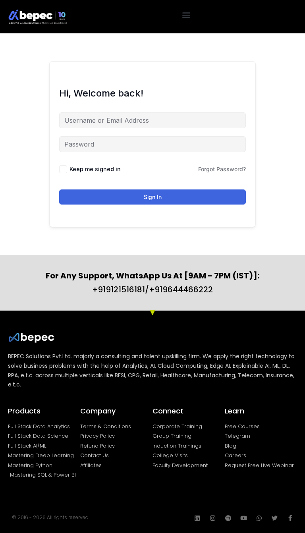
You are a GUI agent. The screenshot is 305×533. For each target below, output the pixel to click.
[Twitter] (275, 518)
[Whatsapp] (259, 518)
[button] (186, 14)
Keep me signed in (95, 169)
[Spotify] (228, 518)
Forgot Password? (222, 169)
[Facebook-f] (290, 518)
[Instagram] (213, 518)
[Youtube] (244, 518)
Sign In (153, 196)
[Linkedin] (197, 518)
